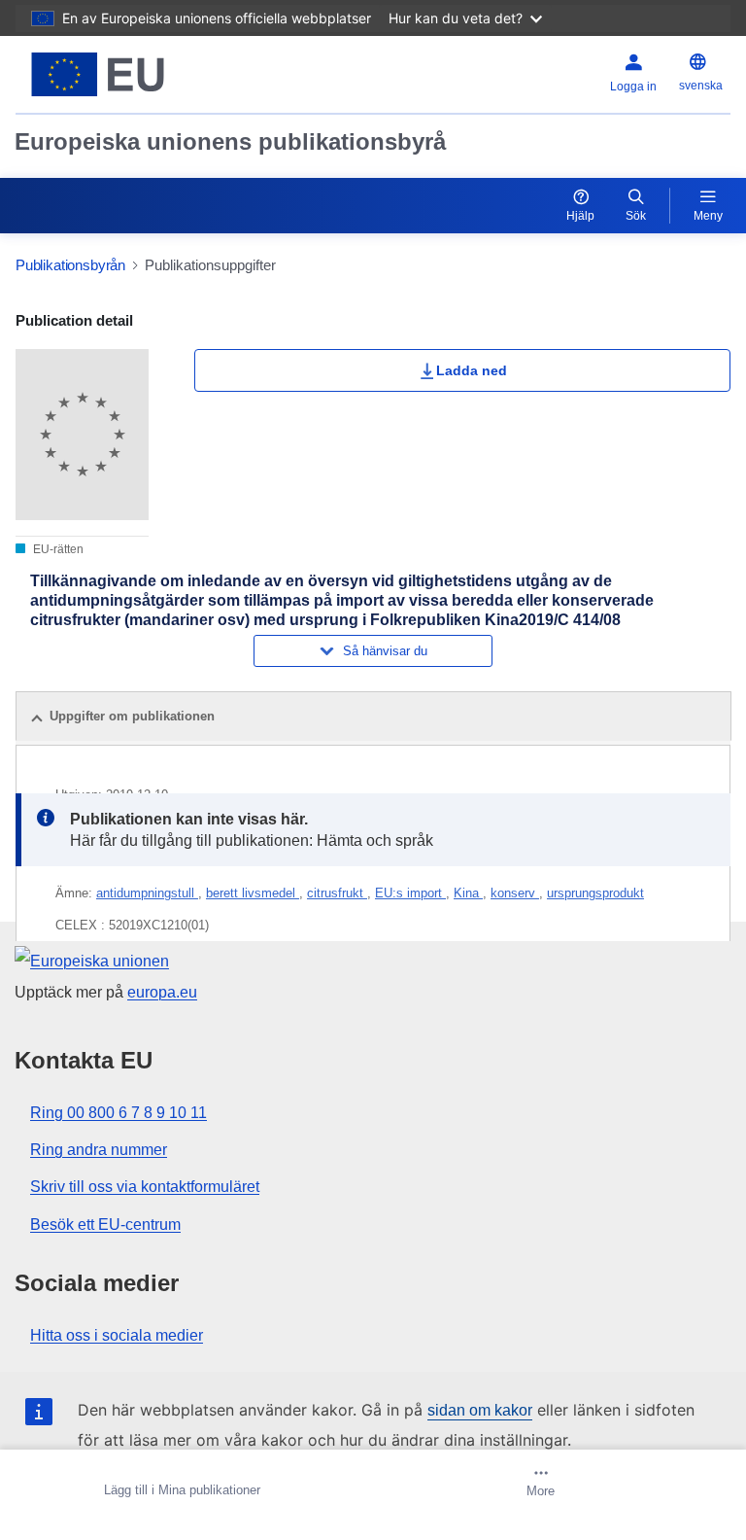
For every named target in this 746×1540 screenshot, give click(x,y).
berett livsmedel (252, 893)
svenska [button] (701, 85)
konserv (515, 893)
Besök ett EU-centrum (105, 1224)
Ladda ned (471, 370)
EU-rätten (57, 549)
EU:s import (410, 893)
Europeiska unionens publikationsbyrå (230, 141)
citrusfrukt (337, 893)
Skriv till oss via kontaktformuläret (144, 1186)
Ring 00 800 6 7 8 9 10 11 (118, 1112)
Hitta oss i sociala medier (116, 1335)
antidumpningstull (147, 893)
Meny (708, 216)
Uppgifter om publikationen (132, 716)
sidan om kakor (479, 1410)
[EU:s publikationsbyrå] (141, 74)
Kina (468, 893)
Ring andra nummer (98, 1149)
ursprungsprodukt (595, 893)
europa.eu (162, 992)
